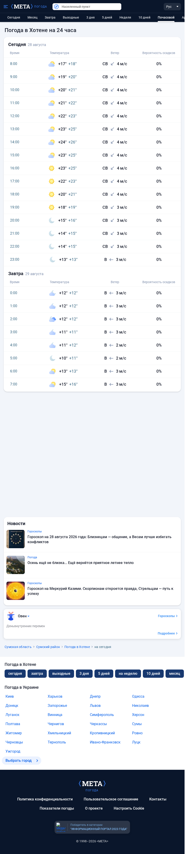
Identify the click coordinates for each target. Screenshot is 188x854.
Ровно (137, 733)
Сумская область (18, 647)
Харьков (55, 696)
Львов (95, 705)
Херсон (138, 715)
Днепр (95, 696)
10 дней (144, 17)
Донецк (12, 705)
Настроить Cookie (129, 808)
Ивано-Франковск (105, 742)
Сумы (137, 724)
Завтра (50, 17)
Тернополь (57, 742)
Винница (55, 715)
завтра (37, 673)
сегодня (15, 673)
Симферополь (102, 715)
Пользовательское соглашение (111, 799)
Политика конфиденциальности (45, 799)
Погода (40, 6)
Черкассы (98, 724)
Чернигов (56, 724)
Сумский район (48, 647)
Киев (10, 696)
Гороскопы (166, 616)
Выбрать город (19, 760)
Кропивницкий (102, 733)
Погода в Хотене (77, 647)
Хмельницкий (59, 733)
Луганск (12, 715)
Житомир (14, 733)
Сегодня (13, 17)
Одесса (138, 696)
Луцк (136, 742)
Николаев (140, 705)
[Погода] (92, 783)
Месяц (32, 17)
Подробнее (166, 633)
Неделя (125, 17)
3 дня (90, 17)
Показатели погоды (57, 808)
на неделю (128, 673)
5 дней (107, 17)
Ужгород (13, 751)
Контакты (157, 799)
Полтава (13, 724)
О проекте (94, 808)
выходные (71, 17)
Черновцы (14, 742)
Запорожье (57, 705)
